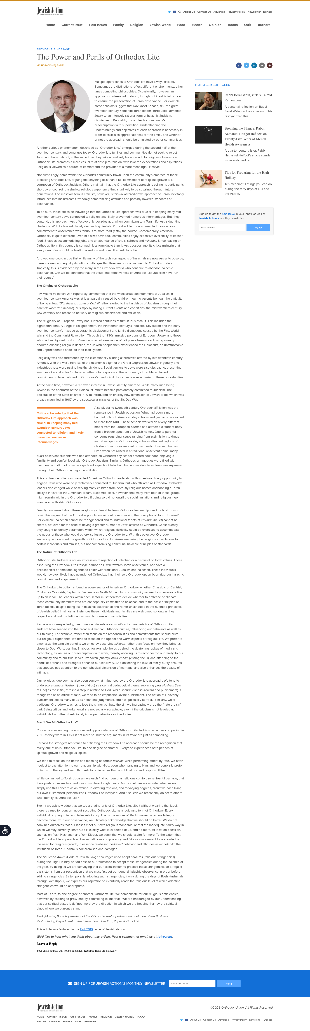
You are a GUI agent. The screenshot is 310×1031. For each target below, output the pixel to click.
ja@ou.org (165, 937)
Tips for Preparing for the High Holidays (247, 175)
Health (197, 25)
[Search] (179, 12)
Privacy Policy (236, 11)
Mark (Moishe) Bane (50, 65)
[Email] (262, 66)
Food (181, 25)
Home (50, 25)
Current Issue (72, 25)
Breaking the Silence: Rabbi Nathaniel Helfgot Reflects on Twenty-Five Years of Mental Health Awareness (246, 136)
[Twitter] (169, 12)
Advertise (219, 11)
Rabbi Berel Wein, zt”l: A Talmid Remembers (248, 97)
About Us (189, 11)
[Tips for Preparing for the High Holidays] (208, 179)
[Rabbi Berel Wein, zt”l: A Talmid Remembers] (208, 101)
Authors (264, 25)
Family (118, 25)
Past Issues (98, 25)
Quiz (247, 25)
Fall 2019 (86, 929)
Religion (136, 25)
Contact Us (204, 11)
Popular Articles (213, 85)
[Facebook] (174, 12)
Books (233, 25)
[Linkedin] (254, 66)
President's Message (53, 49)
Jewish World (160, 25)
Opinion (215, 25)
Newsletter (254, 11)
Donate (267, 11)
